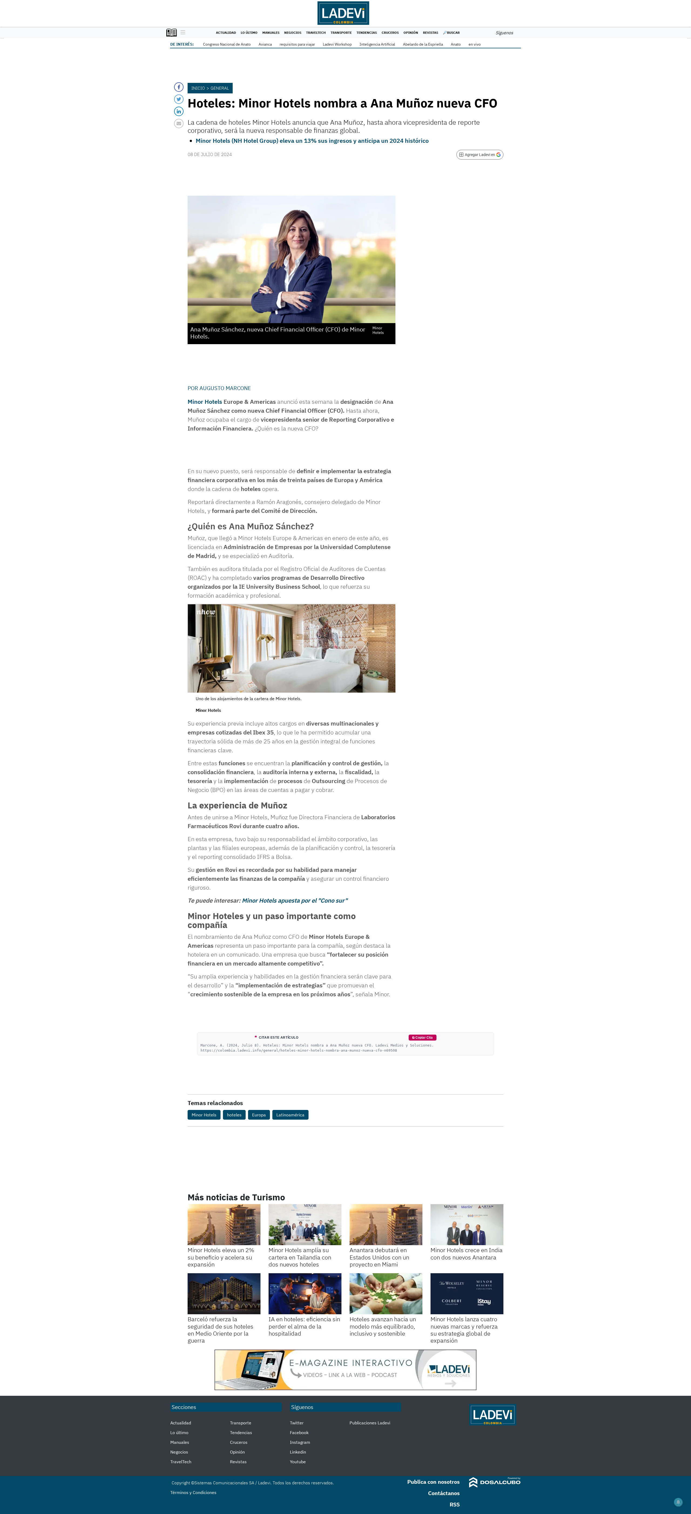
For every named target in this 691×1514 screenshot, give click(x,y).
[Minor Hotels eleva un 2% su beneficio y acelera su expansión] (224, 1224)
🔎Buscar (451, 33)
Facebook (299, 1432)
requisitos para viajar (297, 44)
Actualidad (226, 33)
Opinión (411, 33)
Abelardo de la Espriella (423, 44)
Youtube (298, 1461)
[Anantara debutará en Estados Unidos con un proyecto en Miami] (386, 1224)
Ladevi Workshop (337, 44)
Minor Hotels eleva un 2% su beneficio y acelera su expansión (221, 1257)
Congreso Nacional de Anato (227, 44)
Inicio (198, 88)
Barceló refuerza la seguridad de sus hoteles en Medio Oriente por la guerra (220, 1329)
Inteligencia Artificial (377, 44)
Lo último (249, 33)
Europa (259, 1114)
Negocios (292, 33)
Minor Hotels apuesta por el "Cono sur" (294, 900)
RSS (455, 1504)
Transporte (341, 33)
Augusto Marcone (225, 388)
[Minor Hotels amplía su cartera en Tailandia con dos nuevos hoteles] (305, 1224)
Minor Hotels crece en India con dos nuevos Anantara (467, 1253)
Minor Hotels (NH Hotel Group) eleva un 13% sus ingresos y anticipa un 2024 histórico (312, 140)
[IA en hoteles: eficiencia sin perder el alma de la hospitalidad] (305, 1293)
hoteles (234, 1114)
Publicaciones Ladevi (370, 1422)
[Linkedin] (179, 111)
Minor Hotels (205, 401)
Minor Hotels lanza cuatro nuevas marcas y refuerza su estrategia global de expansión (464, 1329)
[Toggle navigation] (181, 32)
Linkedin (298, 1452)
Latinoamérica (290, 1114)
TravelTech (316, 33)
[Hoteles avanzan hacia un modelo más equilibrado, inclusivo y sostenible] (386, 1293)
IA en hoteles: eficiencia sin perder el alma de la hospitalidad (304, 1326)
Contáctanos (444, 1493)
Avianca (265, 44)
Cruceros (390, 33)
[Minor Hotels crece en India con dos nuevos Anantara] (467, 1224)
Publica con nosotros (433, 1481)
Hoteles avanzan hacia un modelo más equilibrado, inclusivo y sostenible (383, 1326)
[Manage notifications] (678, 1502)
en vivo (475, 44)
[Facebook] (179, 87)
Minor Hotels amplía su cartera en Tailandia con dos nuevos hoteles (300, 1257)
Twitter (297, 1422)
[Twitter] (179, 99)
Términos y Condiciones (193, 1492)
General (220, 88)
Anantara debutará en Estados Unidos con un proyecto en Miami (379, 1257)
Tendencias (367, 33)
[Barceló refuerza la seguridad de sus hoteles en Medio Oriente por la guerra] (224, 1293)
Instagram (300, 1442)
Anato (456, 44)
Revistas (430, 33)
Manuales (270, 33)
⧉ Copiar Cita (422, 1037)
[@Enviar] (179, 123)
